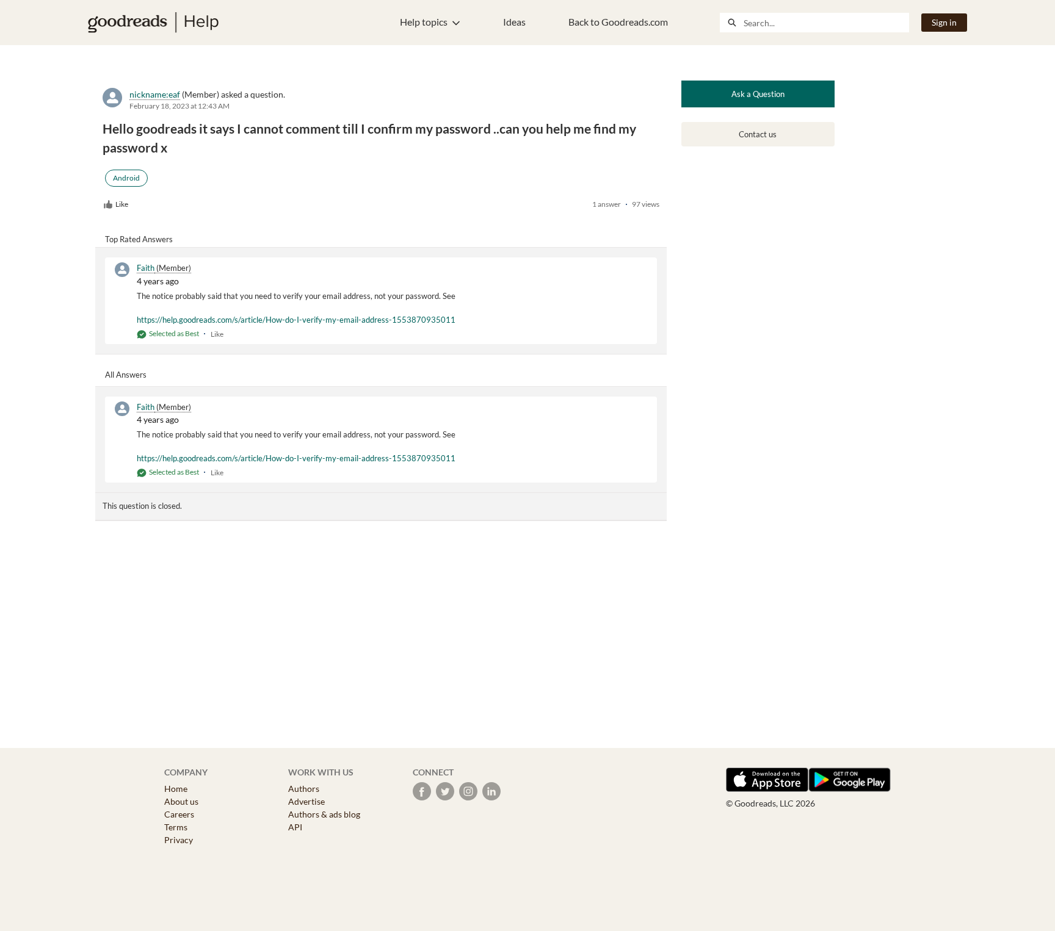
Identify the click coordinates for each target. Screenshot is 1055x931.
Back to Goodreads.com (618, 21)
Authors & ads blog (324, 814)
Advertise (306, 801)
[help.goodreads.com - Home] (153, 22)
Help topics (424, 21)
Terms (175, 827)
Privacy (178, 840)
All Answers (126, 374)
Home (175, 788)
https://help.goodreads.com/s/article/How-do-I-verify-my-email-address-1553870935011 (296, 320)
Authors (303, 788)
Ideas (514, 21)
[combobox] (826, 22)
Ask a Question (758, 94)
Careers (179, 814)
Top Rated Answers (139, 239)
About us (181, 801)
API (295, 827)
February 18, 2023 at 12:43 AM (179, 105)
